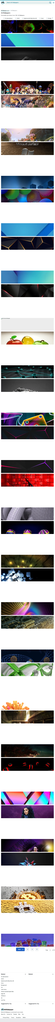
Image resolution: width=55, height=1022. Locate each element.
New (19, 1014)
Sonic (42, 18)
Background (51, 18)
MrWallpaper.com (5, 10)
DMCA (24, 1017)
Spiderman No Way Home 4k (30, 18)
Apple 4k (3, 993)
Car (2, 987)
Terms (12, 1017)
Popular (15, 1014)
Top (23, 1014)
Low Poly (3, 1000)
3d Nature (3, 995)
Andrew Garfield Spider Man (7, 991)
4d (1, 998)
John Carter (4, 989)
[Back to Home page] (2, 2)
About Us (3, 1014)
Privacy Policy (6, 1017)
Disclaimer (18, 1017)
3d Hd (18, 18)
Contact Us (9, 1014)
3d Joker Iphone (8, 18)
